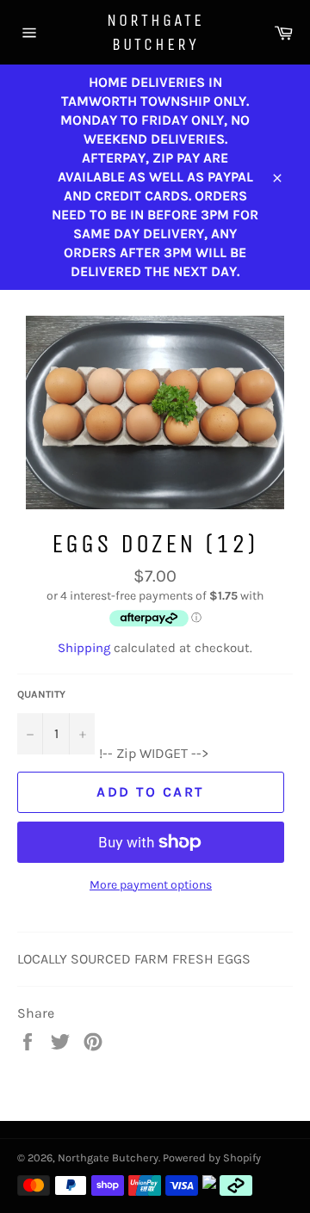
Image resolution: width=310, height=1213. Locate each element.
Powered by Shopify (212, 1157)
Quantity (41, 694)
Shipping (84, 648)
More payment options (151, 884)
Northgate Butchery (155, 32)
